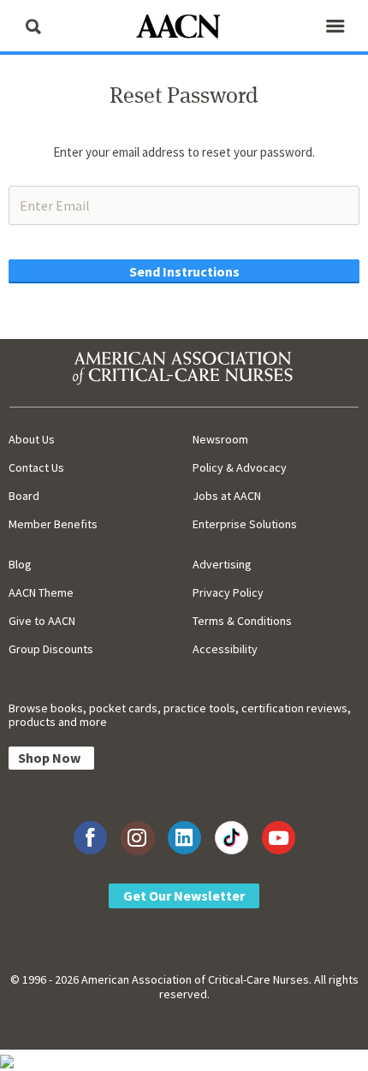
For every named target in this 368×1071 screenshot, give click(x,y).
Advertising (222, 564)
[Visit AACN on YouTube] (278, 837)
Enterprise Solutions (245, 524)
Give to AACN (42, 620)
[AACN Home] (184, 27)
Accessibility (225, 649)
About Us (32, 439)
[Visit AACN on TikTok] (231, 838)
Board (24, 495)
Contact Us (36, 467)
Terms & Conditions (242, 620)
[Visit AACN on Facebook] (90, 837)
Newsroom (220, 439)
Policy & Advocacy (240, 467)
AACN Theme (41, 592)
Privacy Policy (228, 592)
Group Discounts (51, 649)
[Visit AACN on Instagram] (137, 837)
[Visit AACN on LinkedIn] (184, 837)
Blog (20, 564)
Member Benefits (53, 524)
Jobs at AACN (227, 495)
